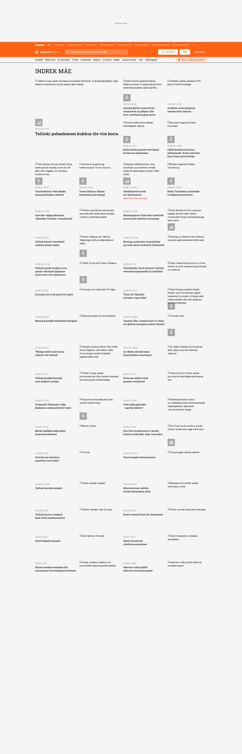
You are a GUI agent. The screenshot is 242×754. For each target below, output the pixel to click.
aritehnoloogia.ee (124, 45)
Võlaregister (151, 59)
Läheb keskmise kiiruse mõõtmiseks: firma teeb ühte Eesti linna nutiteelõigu (183, 153)
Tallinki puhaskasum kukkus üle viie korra (76, 133)
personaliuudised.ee (180, 45)
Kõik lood (50, 59)
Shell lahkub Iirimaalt (48, 540)
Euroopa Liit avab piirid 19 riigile (54, 294)
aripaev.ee (59, 45)
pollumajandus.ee (107, 45)
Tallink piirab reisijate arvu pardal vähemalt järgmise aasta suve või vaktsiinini (51, 271)
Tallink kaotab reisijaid (48, 488)
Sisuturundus (129, 59)
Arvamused (63, 59)
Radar (117, 59)
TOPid (75, 59)
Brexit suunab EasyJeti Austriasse (143, 514)
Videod (96, 59)
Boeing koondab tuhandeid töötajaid (56, 320)
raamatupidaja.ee (142, 45)
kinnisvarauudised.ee (160, 45)
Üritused (106, 59)
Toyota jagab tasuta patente (139, 457)
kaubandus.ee (91, 45)
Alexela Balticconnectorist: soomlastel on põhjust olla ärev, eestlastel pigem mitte (139, 111)
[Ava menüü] (49, 45)
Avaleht (39, 59)
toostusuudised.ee (74, 45)
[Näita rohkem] (194, 45)
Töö (141, 59)
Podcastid (86, 59)
